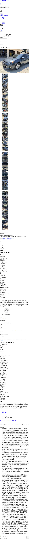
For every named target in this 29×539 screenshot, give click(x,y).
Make (1, 11)
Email (1, 30)
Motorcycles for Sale (11, 420)
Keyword (1, 4)
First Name (1, 37)
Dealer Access (3, 18)
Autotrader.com (2, 420)
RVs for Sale (14, 420)
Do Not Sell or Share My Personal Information (7, 417)
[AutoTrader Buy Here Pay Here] (4, 15)
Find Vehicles (3, 17)
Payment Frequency (2, 7)
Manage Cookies (3, 418)
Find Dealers (3, 16)
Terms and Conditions (4, 412)
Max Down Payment (2, 6)
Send (1, 44)
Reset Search (1, 14)
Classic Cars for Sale (6, 420)
